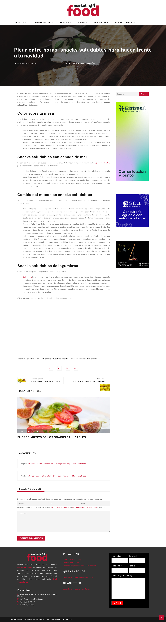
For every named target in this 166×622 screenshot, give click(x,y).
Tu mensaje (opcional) (121, 576)
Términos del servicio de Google (84, 507)
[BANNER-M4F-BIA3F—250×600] (132, 141)
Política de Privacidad (72, 560)
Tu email (133, 556)
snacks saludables (53, 359)
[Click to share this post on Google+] (68, 368)
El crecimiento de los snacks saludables (51, 437)
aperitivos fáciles (102, 163)
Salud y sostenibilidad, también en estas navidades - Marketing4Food (57, 476)
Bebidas (64, 23)
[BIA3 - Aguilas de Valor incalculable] (132, 254)
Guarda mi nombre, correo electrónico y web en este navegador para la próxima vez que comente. (59, 499)
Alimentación (43, 23)
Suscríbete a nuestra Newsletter (76, 589)
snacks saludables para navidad (76, 359)
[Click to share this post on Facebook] (51, 368)
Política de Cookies (71, 563)
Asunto (132, 566)
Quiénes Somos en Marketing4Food (78, 577)
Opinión (82, 23)
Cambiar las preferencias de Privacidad (79, 566)
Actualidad (21, 23)
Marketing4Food (24, 567)
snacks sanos (96, 359)
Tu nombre (116, 556)
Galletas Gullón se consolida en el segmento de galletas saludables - (58, 464)
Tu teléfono (116, 566)
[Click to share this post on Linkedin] (76, 368)
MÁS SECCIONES (123, 23)
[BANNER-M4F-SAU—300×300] (132, 210)
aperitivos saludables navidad (31, 359)
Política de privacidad (60, 507)
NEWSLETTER (101, 23)
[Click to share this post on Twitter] (59, 368)
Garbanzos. (27, 277)
